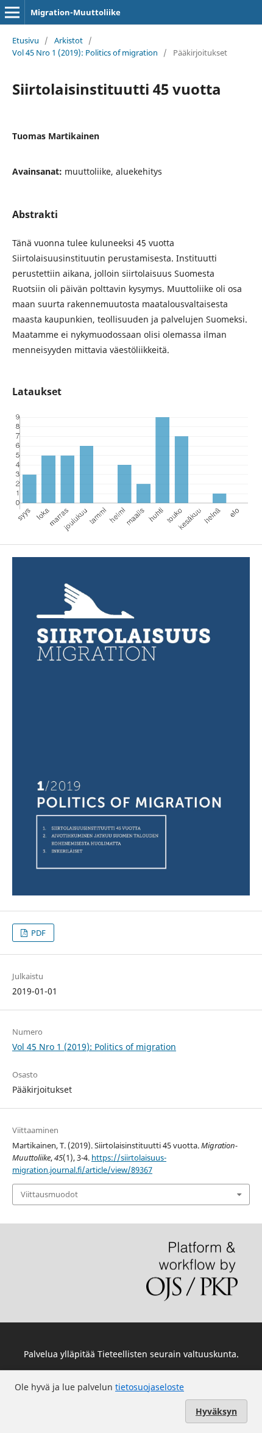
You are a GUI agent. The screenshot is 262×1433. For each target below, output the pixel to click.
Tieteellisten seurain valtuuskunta (166, 1354)
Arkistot (68, 40)
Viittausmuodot (49, 1194)
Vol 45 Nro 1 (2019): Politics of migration (85, 52)
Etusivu (25, 40)
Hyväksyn (216, 1411)
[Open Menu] (12, 12)
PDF (37, 932)
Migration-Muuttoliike (75, 12)
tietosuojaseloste (149, 1387)
